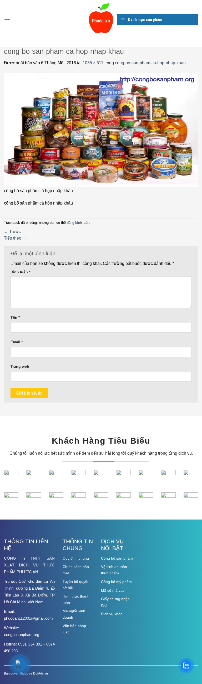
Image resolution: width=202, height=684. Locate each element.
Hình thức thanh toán (76, 599)
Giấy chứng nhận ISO (115, 602)
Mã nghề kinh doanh (74, 614)
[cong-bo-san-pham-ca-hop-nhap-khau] (101, 130)
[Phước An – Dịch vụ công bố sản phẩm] (101, 19)
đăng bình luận (78, 223)
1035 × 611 (93, 63)
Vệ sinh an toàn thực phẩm (114, 570)
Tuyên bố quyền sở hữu (76, 584)
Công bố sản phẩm (117, 558)
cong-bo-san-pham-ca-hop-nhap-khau (150, 63)
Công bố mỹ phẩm (116, 582)
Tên (15, 317)
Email (17, 342)
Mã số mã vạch (114, 590)
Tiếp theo (15, 238)
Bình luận (20, 272)
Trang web (20, 366)
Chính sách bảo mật (76, 570)
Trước (12, 231)
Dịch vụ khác (111, 614)
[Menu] (7, 19)
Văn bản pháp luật (74, 629)
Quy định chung (76, 558)
